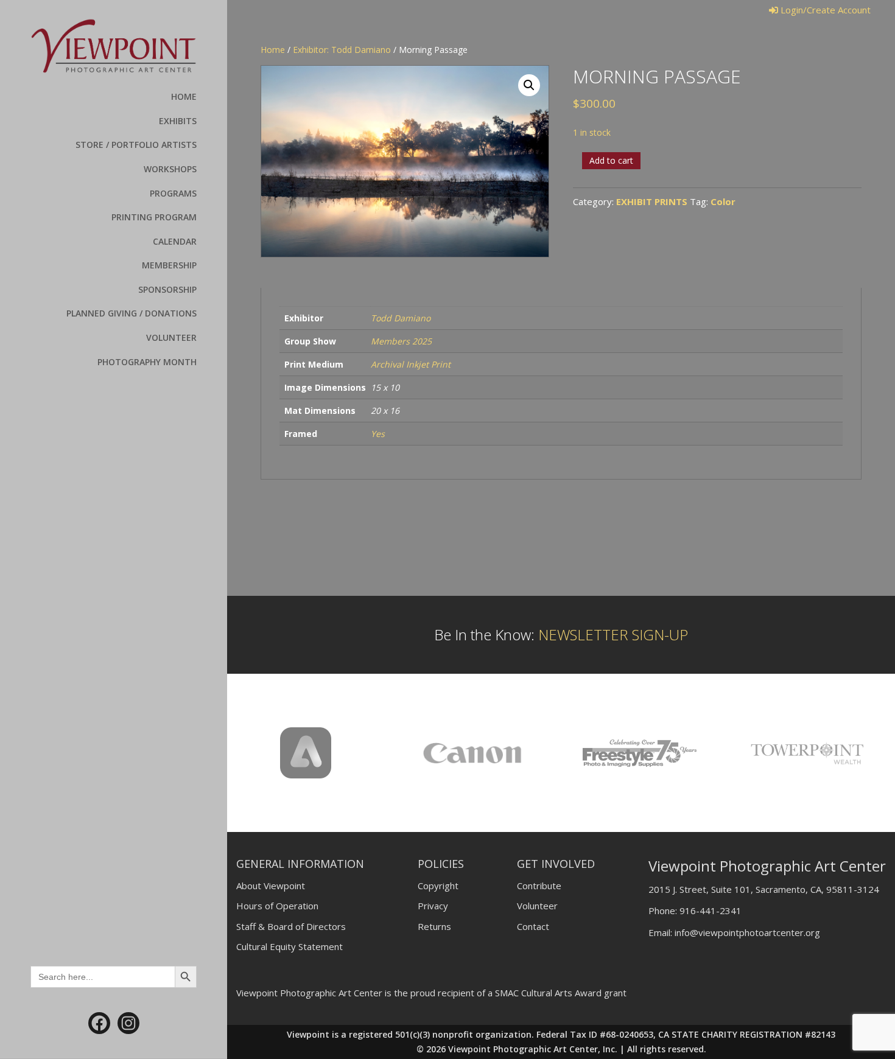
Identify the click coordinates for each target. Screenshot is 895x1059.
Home (273, 49)
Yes (378, 433)
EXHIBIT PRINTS (651, 201)
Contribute (539, 885)
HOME (184, 96)
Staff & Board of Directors (291, 926)
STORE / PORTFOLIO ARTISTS (136, 144)
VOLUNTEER (171, 337)
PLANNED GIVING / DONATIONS (131, 313)
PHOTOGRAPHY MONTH (147, 362)
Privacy (433, 906)
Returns (434, 926)
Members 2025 (401, 341)
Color (723, 201)
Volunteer (537, 906)
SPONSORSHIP (167, 289)
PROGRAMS (173, 193)
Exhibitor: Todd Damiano (342, 49)
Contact (533, 926)
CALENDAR (175, 241)
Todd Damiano (400, 318)
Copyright (438, 885)
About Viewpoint (270, 885)
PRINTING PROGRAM (154, 217)
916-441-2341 (710, 910)
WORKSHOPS (170, 169)
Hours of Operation (277, 906)
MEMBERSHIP (169, 265)
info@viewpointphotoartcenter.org (747, 932)
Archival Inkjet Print (411, 364)
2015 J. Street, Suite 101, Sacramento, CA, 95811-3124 (763, 889)
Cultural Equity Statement (289, 946)
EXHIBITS (178, 121)
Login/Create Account (824, 10)
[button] (529, 85)
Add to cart (611, 160)
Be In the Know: (561, 634)
